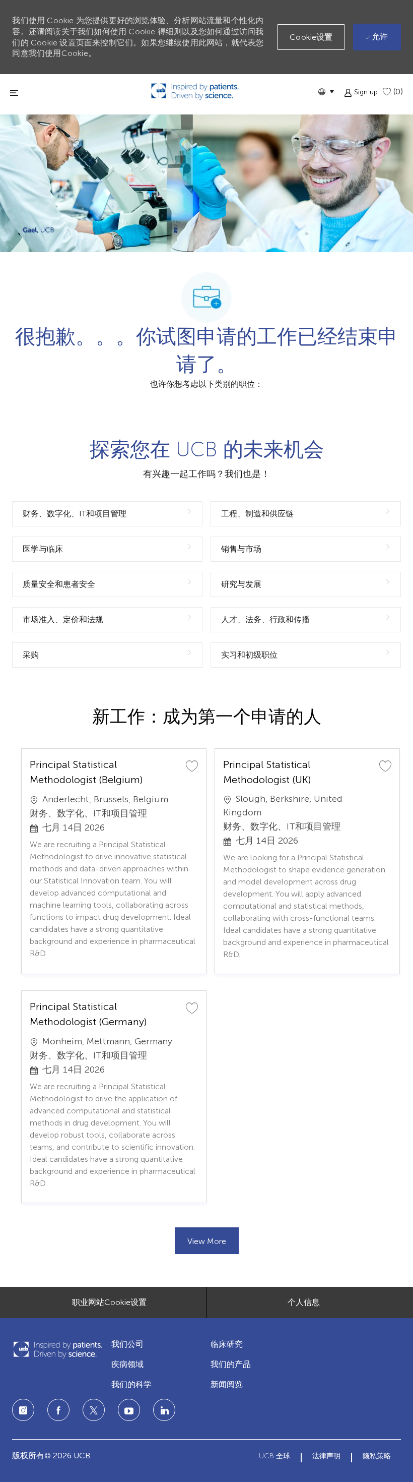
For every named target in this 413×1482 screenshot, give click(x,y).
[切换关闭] (14, 92)
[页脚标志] (57, 1349)
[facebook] (58, 1410)
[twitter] (94, 1410)
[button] (325, 91)
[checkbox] (192, 765)
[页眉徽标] (195, 91)
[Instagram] (23, 1410)
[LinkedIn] (129, 1410)
